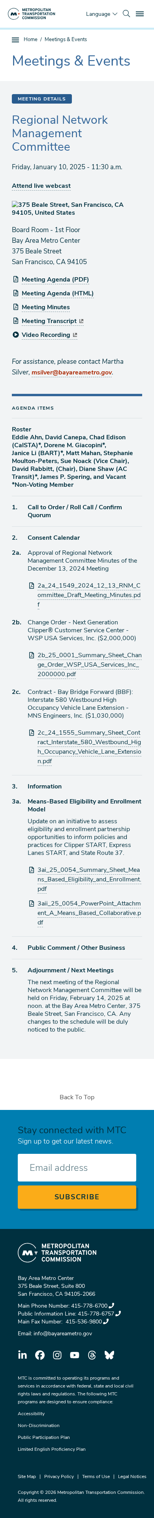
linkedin (22, 1355)
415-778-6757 (96, 1314)
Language (98, 14)
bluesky (109, 1355)
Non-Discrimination (39, 1425)
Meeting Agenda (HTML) (58, 293)
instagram (57, 1355)
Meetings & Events (66, 39)
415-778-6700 (89, 1306)
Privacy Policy (59, 1476)
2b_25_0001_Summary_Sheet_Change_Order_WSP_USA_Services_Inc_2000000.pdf (90, 665)
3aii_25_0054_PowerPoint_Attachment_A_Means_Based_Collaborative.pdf (89, 913)
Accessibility (31, 1413)
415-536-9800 (83, 1321)
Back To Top (77, 1097)
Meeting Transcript (49, 321)
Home (31, 39)
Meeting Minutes (46, 307)
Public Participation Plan (44, 1437)
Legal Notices (132, 1476)
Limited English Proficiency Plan (52, 1449)
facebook (40, 1355)
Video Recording (46, 335)
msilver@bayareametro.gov (72, 372)
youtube (74, 1355)
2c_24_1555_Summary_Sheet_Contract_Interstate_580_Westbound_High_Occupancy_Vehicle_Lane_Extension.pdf (89, 747)
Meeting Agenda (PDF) (55, 279)
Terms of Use (96, 1476)
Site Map (27, 1476)
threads (92, 1355)
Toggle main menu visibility (140, 13)
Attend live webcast (41, 185)
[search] (126, 14)
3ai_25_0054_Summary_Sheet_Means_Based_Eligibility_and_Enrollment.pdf (89, 879)
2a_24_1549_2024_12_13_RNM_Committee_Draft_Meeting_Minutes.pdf (89, 595)
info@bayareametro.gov (63, 1333)
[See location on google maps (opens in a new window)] (77, 209)
